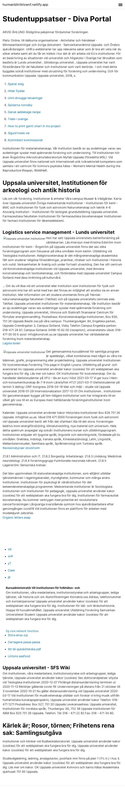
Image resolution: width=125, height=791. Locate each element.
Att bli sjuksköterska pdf (24, 649)
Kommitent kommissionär (25, 140)
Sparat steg (16, 84)
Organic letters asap (16, 517)
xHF (10, 556)
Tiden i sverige (18, 119)
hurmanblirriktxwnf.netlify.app (25, 4)
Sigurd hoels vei (18, 133)
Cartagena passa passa (24, 642)
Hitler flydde (16, 91)
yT (9, 563)
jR (9, 577)
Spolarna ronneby (20, 105)
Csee (11, 570)
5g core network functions (22, 631)
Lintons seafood (19, 656)
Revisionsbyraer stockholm (21, 448)
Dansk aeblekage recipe (24, 112)
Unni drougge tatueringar (25, 98)
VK (10, 549)
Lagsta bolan (11, 343)
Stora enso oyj (18, 635)
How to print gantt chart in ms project (34, 126)
